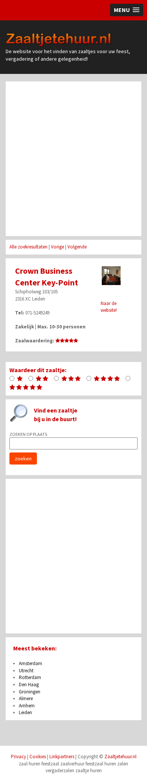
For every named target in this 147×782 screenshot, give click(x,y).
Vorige (57, 247)
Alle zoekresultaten (28, 247)
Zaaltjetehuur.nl (59, 40)
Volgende (77, 247)
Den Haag (29, 684)
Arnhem (27, 705)
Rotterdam (30, 677)
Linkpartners (61, 756)
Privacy (18, 756)
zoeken (23, 458)
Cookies (37, 756)
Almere (26, 698)
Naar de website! (109, 307)
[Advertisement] (73, 158)
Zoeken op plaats (28, 434)
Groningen (29, 691)
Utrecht (26, 670)
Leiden (25, 712)
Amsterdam (30, 663)
